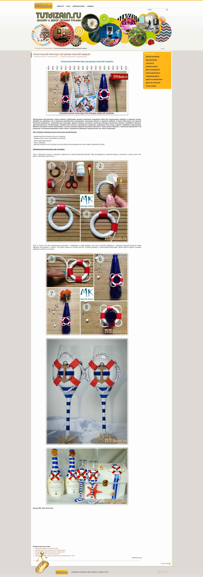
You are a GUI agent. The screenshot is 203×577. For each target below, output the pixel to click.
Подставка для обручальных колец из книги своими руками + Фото (55, 555)
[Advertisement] (87, 526)
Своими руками (48, 48)
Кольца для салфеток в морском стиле (46, 548)
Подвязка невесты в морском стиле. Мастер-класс (50, 550)
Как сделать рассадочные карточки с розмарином (50, 552)
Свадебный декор (81, 56)
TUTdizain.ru (38, 48)
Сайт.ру (43, 5)
